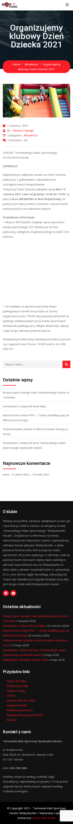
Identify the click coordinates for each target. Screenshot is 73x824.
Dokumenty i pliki (17, 686)
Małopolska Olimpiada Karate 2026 (25, 660)
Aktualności (31, 135)
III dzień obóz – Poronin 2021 (31, 474)
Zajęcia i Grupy (16, 691)
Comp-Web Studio (44, 818)
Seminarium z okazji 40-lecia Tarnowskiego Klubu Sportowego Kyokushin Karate (34, 445)
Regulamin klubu (17, 705)
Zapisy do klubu (16, 681)
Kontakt (12, 720)
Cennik (11, 695)
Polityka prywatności (20, 710)
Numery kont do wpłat (21, 700)
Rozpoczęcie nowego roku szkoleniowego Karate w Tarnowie (36, 395)
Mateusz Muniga (23, 130)
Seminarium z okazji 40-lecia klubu (24, 406)
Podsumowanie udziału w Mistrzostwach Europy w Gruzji (35, 431)
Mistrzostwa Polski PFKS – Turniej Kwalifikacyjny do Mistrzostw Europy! (36, 417)
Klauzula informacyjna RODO (25, 715)
